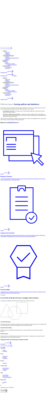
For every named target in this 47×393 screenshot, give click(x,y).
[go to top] (3, 391)
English (4, 350)
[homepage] (6, 48)
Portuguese (5, 351)
